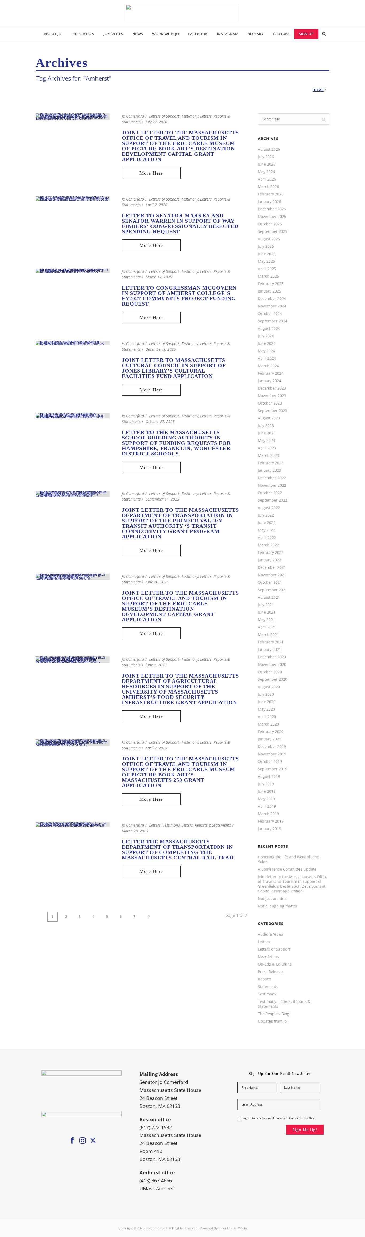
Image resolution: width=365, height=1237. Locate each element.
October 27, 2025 (160, 421)
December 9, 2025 (161, 349)
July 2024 (266, 336)
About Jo (52, 33)
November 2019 (272, 754)
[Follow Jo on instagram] (82, 1140)
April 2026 (267, 179)
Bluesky (255, 33)
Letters (155, 825)
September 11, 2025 (162, 499)
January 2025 (269, 291)
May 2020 (266, 709)
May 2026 (266, 171)
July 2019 (266, 784)
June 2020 (266, 701)
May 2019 (266, 798)
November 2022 (272, 485)
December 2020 (272, 657)
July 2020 (266, 694)
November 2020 (272, 664)
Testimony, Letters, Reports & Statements (197, 825)
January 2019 (269, 828)
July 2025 (266, 246)
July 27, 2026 (156, 121)
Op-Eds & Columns (275, 964)
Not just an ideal (273, 898)
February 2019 (271, 821)
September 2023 (272, 410)
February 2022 (271, 552)
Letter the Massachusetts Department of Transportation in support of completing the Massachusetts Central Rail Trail (178, 849)
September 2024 (272, 321)
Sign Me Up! (305, 1129)
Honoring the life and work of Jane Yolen (288, 859)
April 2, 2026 (156, 204)
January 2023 (269, 470)
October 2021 (270, 582)
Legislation (82, 33)
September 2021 (272, 589)
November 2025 (272, 216)
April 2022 (267, 537)
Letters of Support (164, 116)
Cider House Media (232, 1228)
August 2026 (269, 149)
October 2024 (270, 313)
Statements (268, 986)
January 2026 (269, 201)
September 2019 (272, 769)
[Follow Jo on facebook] (72, 1140)
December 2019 (272, 746)
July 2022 (266, 515)
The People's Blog (273, 1013)
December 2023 (272, 388)
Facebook (198, 33)
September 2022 (272, 500)
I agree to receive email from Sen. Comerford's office (278, 1118)
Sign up (306, 33)
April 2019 (267, 806)
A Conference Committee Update (287, 869)
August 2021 (269, 597)
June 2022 (266, 522)
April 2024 (267, 358)
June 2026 (266, 164)
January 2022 (269, 560)
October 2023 (270, 403)
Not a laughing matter (277, 906)
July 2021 (266, 604)
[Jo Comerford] (182, 13)
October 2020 (270, 672)
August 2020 (269, 686)
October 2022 (270, 492)
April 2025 (267, 268)
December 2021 (272, 567)
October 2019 (270, 761)
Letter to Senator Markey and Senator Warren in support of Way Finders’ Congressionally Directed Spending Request (180, 223)
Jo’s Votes (113, 33)
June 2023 (266, 433)
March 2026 (268, 186)
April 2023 (267, 448)
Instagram (227, 33)
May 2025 (266, 261)
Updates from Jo (272, 1021)
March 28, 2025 (135, 830)
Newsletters (268, 956)
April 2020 (267, 716)
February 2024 (271, 373)
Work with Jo (165, 33)
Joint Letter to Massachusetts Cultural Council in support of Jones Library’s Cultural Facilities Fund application (174, 368)
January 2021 (269, 649)
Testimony (267, 994)
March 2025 (268, 276)
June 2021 (266, 612)
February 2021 (271, 642)
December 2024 (272, 298)
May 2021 (266, 619)
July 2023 (266, 425)
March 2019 (268, 813)
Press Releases (271, 971)
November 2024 (272, 306)
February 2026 (271, 194)
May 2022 (266, 530)
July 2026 (266, 156)
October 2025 (270, 224)
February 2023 (271, 463)
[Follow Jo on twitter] (93, 1140)
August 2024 (269, 328)
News (137, 33)
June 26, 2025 (157, 582)
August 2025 (269, 239)
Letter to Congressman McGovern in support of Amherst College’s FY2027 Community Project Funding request (179, 296)
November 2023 (272, 395)
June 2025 (266, 253)
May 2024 (266, 351)
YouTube (281, 33)
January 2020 (269, 739)
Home (318, 90)
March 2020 (268, 724)
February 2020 (271, 731)
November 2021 (272, 575)
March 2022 (268, 545)
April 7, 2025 (156, 747)
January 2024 (269, 380)
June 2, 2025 (156, 664)
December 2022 (272, 477)
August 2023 (269, 418)
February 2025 (271, 283)
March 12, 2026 (159, 276)
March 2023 (268, 455)
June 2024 (266, 343)
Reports (265, 979)
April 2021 (267, 627)
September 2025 (272, 231)
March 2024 (268, 365)
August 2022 (269, 507)
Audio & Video (270, 934)
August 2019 (269, 776)
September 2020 (272, 679)
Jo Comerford (133, 116)
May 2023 (266, 440)
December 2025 (272, 209)
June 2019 (266, 791)
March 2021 (268, 634)
